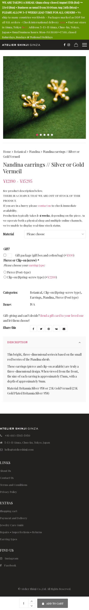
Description (17, 342)
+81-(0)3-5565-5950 (17, 435)
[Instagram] (68, 45)
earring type (36, 265)
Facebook (10, 565)
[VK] (56, 328)
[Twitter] (41, 328)
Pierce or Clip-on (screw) (21, 260)
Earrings (35, 297)
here (62, 22)
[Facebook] (64, 45)
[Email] (64, 328)
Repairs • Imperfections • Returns (21, 532)
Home (7, 152)
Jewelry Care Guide (12, 525)
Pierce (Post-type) (19, 272)
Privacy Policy (8, 492)
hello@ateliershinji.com (19, 449)
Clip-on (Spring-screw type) (32, 277)
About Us (5, 470)
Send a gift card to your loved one (62, 316)
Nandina (34, 152)
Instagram (11, 558)
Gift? (7, 249)
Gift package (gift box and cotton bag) (44, 255)
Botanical (20, 152)
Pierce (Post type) (66, 297)
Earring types (8, 539)
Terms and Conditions (13, 485)
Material (8, 234)
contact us (44, 205)
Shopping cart (8, 511)
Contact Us (7, 477)
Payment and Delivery (13, 518)
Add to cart (52, 602)
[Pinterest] (48, 328)
